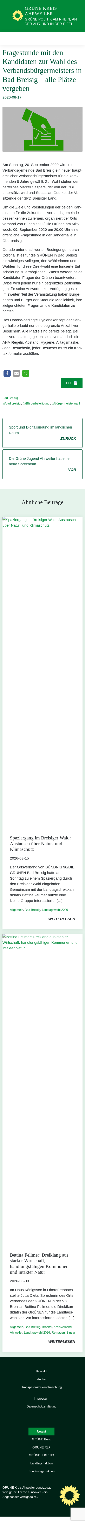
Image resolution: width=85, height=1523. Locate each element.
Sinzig (70, 1332)
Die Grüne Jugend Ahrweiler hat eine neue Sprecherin (42, 464)
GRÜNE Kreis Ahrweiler (41, 11)
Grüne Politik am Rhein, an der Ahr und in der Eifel (51, 21)
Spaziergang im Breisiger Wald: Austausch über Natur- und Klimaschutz (40, 843)
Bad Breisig (10, 398)
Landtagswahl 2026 (55, 909)
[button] (7, 373)
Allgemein (16, 909)
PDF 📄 (72, 383)
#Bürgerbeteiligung (36, 403)
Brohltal (47, 1327)
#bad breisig (12, 403)
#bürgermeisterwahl (66, 403)
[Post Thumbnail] (42, 672)
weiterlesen (61, 919)
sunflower (34, 1492)
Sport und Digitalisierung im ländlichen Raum (42, 433)
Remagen (58, 1332)
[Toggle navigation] (78, 38)
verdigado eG (29, 1497)
